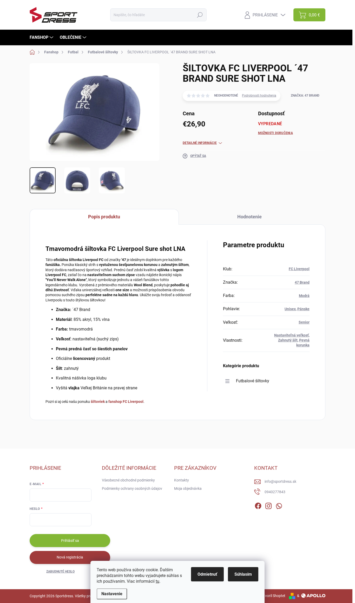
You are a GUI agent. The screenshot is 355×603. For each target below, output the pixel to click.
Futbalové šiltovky (252, 380)
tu (157, 581)
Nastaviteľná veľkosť (291, 335)
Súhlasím (243, 574)
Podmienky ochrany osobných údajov (132, 488)
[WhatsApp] (279, 505)
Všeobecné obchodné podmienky (128, 480)
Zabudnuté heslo (60, 571)
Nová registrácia (70, 557)
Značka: (305, 95)
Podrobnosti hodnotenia (259, 95)
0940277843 (275, 492)
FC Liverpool (299, 269)
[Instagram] (268, 505)
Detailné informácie (200, 143)
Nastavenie (111, 593)
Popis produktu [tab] (104, 216)
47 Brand (302, 282)
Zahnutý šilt (288, 340)
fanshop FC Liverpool (125, 401)
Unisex (290, 309)
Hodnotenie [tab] (249, 216)
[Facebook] (258, 505)
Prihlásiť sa (70, 540)
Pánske (303, 309)
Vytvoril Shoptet (272, 596)
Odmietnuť (207, 574)
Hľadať (200, 15)
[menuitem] (42, 37)
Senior (304, 322)
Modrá (304, 296)
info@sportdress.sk (280, 481)
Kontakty (181, 480)
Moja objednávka (188, 488)
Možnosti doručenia (275, 133)
